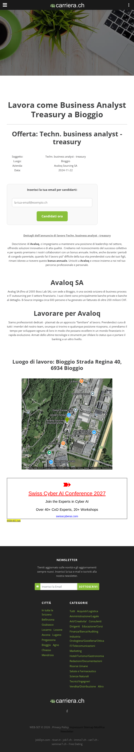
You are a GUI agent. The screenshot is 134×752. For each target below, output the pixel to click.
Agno (56, 645)
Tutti (72, 611)
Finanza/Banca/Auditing (84, 631)
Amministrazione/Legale (84, 616)
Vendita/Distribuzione (83, 686)
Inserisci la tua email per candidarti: (52, 190)
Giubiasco (48, 624)
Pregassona (48, 640)
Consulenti (95, 621)
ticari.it (56, 739)
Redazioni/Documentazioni (86, 661)
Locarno (46, 629)
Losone (58, 629)
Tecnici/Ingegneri (80, 681)
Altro (101, 686)
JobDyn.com (42, 739)
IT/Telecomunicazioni (82, 645)
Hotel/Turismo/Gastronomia (87, 656)
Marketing (76, 651)
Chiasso (46, 650)
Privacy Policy (60, 727)
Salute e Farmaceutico (83, 671)
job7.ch (67, 739)
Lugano (56, 634)
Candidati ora (52, 216)
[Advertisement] (67, 43)
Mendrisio (48, 655)
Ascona (46, 634)
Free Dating (76, 744)
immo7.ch (80, 739)
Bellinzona (48, 619)
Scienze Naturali (79, 676)
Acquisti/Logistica (87, 611)
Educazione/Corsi (92, 626)
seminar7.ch (59, 744)
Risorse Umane (79, 666)
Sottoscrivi (88, 586)
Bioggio (46, 645)
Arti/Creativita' (78, 621)
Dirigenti (75, 626)
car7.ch (92, 739)
